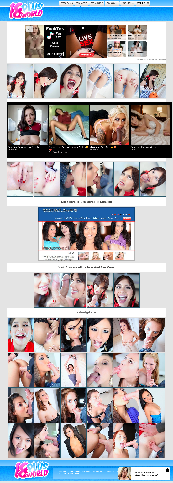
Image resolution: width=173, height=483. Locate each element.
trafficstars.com (160, 59)
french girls (97, 3)
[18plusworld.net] (32, 470)
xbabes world (66, 3)
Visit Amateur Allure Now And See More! (86, 267)
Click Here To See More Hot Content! (86, 201)
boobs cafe (112, 3)
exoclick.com (147, 59)
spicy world (81, 3)
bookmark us (143, 3)
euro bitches (127, 3)
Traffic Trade (74, 474)
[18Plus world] (27, 10)
